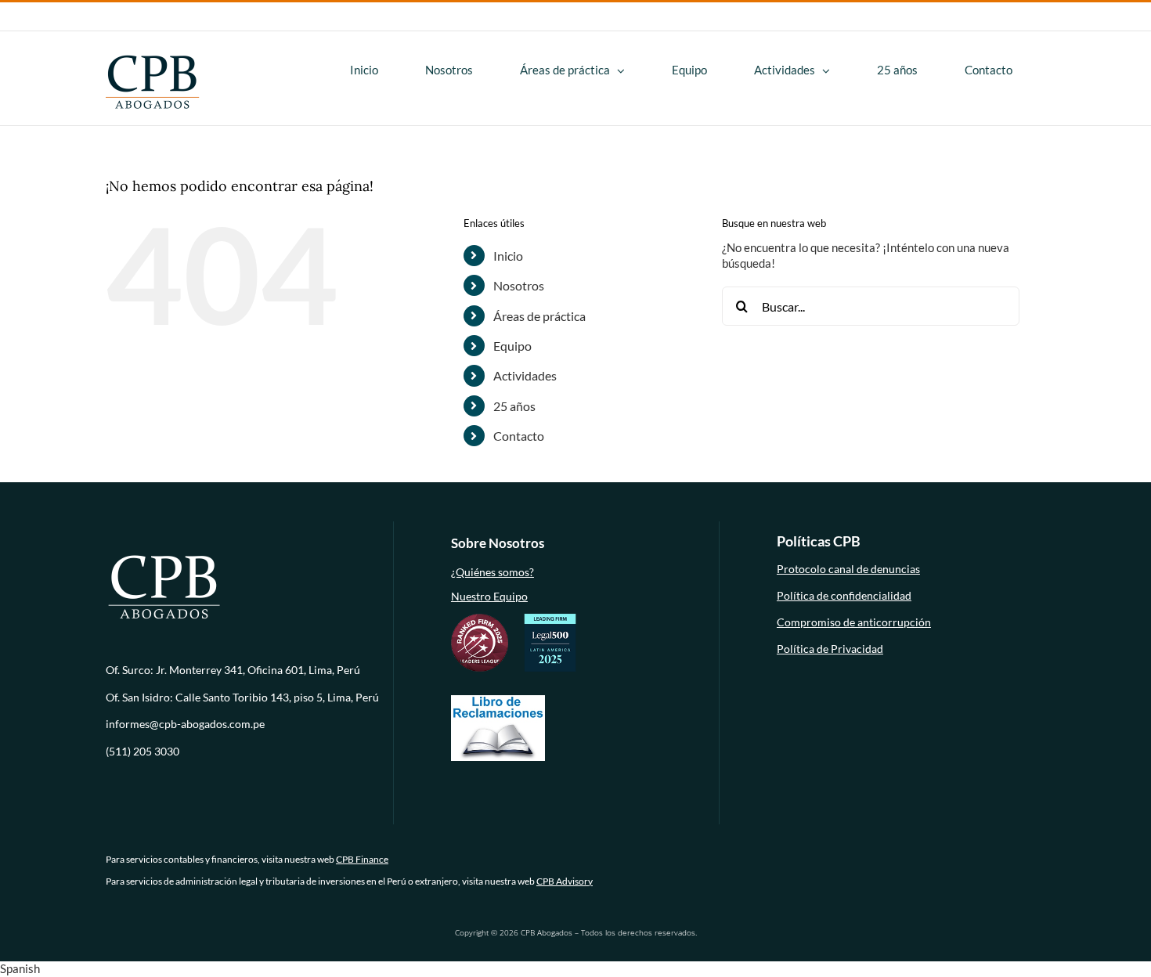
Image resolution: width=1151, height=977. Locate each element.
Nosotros (518, 285)
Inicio (508, 255)
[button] (575, 969)
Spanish (20, 968)
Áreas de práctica (539, 315)
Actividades (525, 375)
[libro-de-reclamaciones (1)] (498, 700)
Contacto (518, 435)
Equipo (512, 345)
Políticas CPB (819, 541)
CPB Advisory (564, 881)
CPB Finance (362, 859)
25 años (514, 405)
